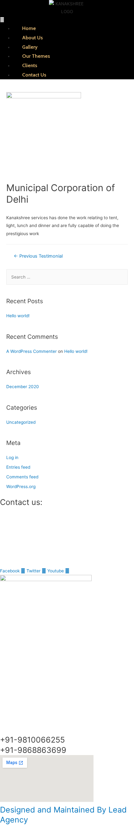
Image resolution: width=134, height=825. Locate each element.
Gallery (29, 47)
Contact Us (34, 75)
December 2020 (22, 386)
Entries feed (18, 467)
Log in (12, 457)
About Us (32, 38)
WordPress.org (21, 486)
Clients (29, 65)
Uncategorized (21, 422)
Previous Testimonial (38, 256)
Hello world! (18, 315)
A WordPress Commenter (31, 351)
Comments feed (22, 476)
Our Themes (36, 56)
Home (29, 28)
